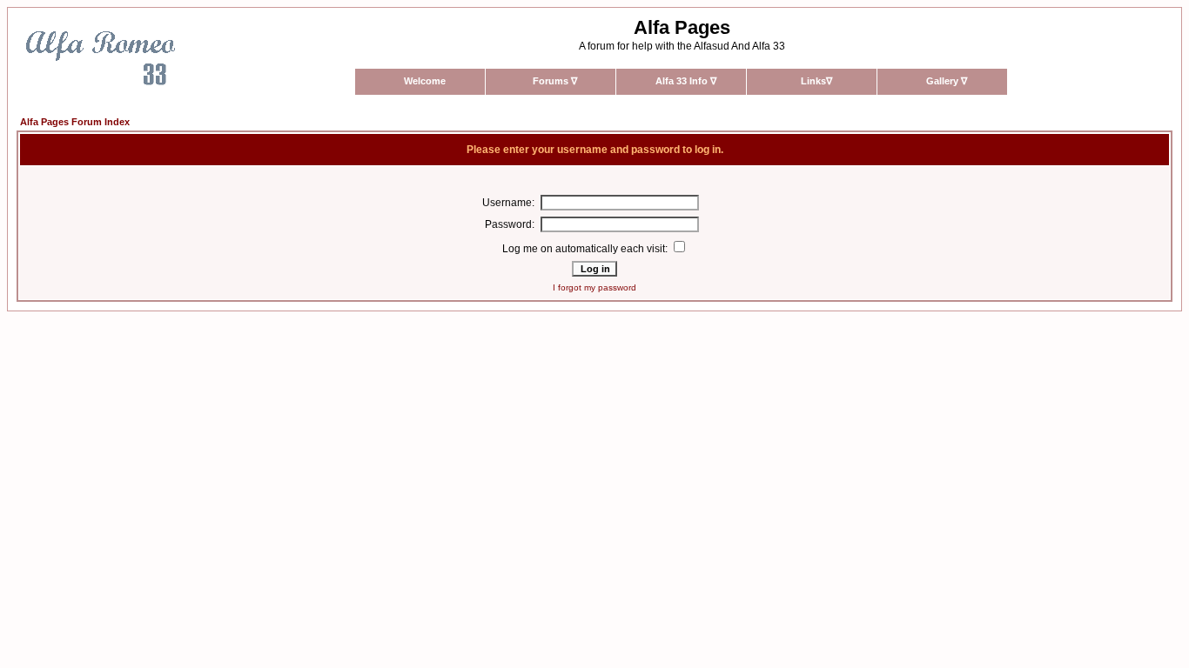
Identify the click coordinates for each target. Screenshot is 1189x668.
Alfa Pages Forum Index (75, 122)
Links (816, 81)
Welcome (425, 81)
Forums (555, 81)
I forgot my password (594, 287)
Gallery (946, 81)
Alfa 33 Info (685, 81)
